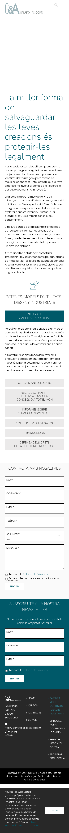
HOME (31, 698)
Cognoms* (13, 493)
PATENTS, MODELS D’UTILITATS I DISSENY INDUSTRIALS (56, 705)
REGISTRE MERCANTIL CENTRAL (56, 743)
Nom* (9, 480)
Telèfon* (11, 520)
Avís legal (30, 776)
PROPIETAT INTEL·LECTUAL (56, 756)
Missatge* (13, 548)
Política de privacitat (50, 776)
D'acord (54, 810)
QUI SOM (33, 705)
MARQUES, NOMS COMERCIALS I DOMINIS (56, 726)
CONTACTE (34, 712)
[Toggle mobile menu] (62, 5)
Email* (10, 507)
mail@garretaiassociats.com (23, 728)
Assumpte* (13, 534)
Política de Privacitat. (36, 574)
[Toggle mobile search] (56, 5)
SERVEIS (32, 720)
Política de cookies (34, 779)
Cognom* (13, 645)
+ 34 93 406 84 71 (11, 733)
